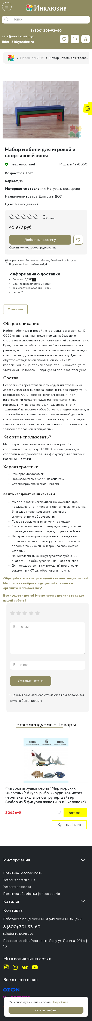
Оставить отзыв (30, 681)
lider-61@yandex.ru (18, 42)
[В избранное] (78, 240)
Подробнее (60, 1002)
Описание (15, 309)
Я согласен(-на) (46, 1010)
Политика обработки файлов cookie (31, 894)
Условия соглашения (19, 880)
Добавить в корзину (40, 240)
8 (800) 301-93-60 (46, 30)
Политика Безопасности (22, 873)
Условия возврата (17, 887)
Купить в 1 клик (69, 825)
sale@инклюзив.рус (18, 36)
